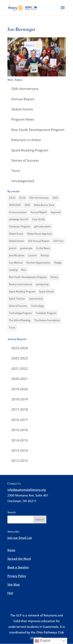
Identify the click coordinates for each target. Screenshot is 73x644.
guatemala (26, 248)
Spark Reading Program (29, 150)
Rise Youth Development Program (37, 129)
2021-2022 (19, 368)
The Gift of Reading (19, 320)
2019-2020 (19, 389)
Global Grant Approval (39, 233)
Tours (15, 170)
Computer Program (19, 226)
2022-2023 (19, 358)
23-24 (12, 197)
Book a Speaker (18, 567)
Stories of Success (25, 160)
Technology (37, 305)
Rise (23, 269)
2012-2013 (19, 460)
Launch (32, 255)
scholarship (42, 284)
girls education (42, 226)
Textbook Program (46, 313)
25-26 (22, 197)
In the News (43, 248)
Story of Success (18, 305)
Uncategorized (22, 181)
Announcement (18, 212)
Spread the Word (19, 559)
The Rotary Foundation (47, 320)
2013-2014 (19, 450)
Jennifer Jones (16, 255)
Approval (56, 212)
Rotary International (20, 284)
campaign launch (18, 219)
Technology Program (20, 313)
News (11, 550)
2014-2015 (19, 440)
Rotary (54, 277)
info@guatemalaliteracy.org (26, 490)
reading (13, 269)
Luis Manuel (16, 262)
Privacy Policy (16, 576)
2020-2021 (19, 378)
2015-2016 (19, 430)
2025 (27, 205)
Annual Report (22, 99)
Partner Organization (38, 262)
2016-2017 (19, 419)
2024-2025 (15, 205)
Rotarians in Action (26, 140)
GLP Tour (58, 241)
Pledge (58, 262)
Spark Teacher (17, 298)
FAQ (10, 593)
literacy (44, 255)
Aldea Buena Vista (44, 205)
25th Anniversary (24, 88)
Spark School (46, 291)
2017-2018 (19, 409)
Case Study (38, 219)
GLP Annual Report (38, 241)
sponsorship (36, 298)
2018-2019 (19, 399)
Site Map (13, 584)
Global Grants (22, 109)
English (45, 640)
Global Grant (16, 233)
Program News (22, 119)
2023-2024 (19, 348)
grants (12, 248)
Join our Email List (19, 538)
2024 (55, 197)
